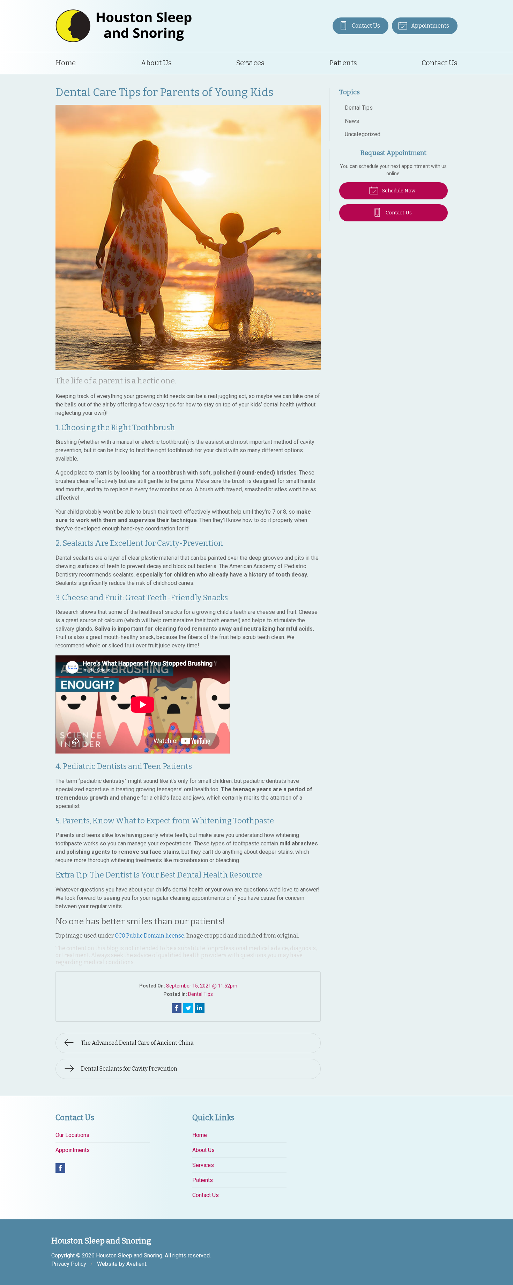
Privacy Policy (68, 1264)
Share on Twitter (188, 1008)
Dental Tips (200, 994)
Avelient (136, 1264)
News (352, 121)
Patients (343, 63)
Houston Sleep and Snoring (129, 1255)
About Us (156, 63)
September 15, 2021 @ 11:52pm (201, 986)
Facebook (60, 1168)
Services (250, 63)
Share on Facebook (176, 1008)
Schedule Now (398, 191)
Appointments (429, 25)
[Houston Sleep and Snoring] (123, 25)
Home (65, 63)
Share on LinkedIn (200, 1008)
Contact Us (365, 25)
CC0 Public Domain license (149, 935)
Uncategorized (362, 134)
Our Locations (72, 1135)
